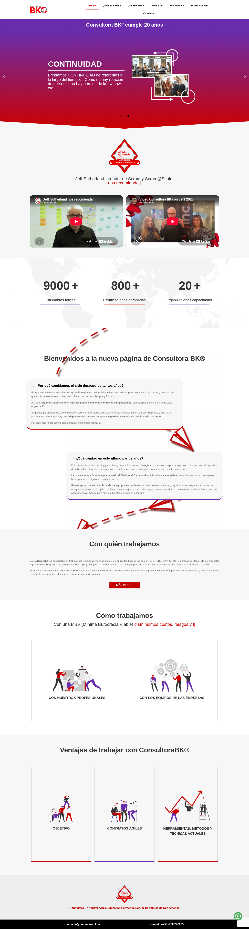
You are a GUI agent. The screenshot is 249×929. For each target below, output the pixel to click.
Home (92, 5)
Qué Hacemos (136, 5)
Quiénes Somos (112, 5)
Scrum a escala (199, 5)
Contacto (148, 13)
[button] (4, 76)
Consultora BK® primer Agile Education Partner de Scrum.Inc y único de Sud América (124, 907)
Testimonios (177, 5)
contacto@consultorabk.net (83, 924)
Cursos (155, 5)
